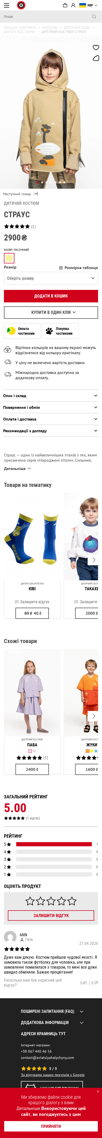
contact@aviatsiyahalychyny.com (47, 1057)
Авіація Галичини (20, 27)
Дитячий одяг (77, 27)
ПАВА (32, 744)
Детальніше (28, 1108)
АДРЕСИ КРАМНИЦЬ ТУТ (43, 1033)
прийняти (51, 1126)
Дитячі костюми (19, 31)
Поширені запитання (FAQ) (47, 1011)
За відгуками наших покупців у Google (52, 1074)
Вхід (73, 5)
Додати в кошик (51, 296)
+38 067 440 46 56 (36, 1051)
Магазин (50, 27)
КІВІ (32, 588)
